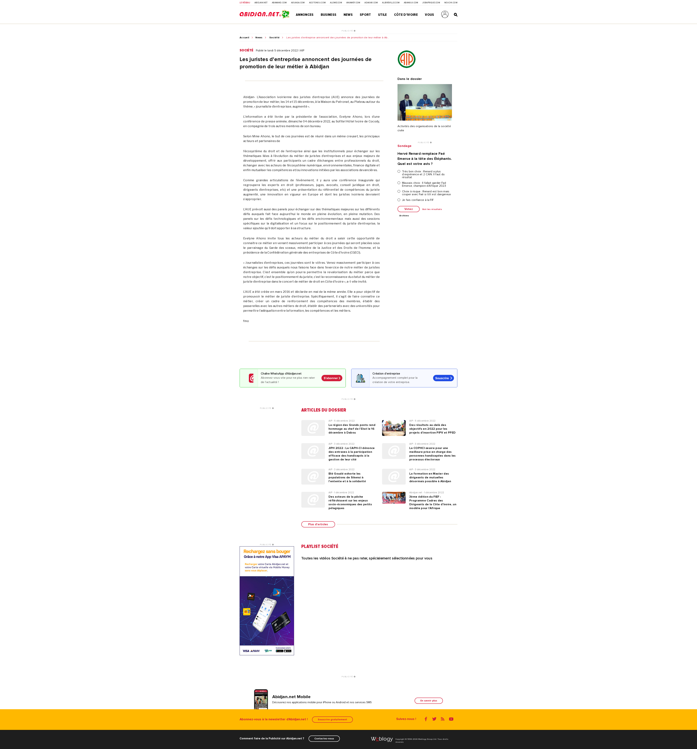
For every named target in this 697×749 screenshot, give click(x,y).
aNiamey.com (353, 3)
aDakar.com (371, 3)
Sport (365, 15)
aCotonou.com (317, 3)
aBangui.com (411, 3)
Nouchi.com (450, 3)
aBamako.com (279, 3)
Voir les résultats (432, 209)
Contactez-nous (324, 738)
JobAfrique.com (431, 3)
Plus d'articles (318, 524)
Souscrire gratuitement (332, 719)
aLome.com (336, 3)
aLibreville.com (391, 3)
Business (329, 15)
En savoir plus (428, 700)
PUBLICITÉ (348, 31)
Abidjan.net (261, 3)
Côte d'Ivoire (406, 15)
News (348, 15)
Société (274, 37)
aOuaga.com (298, 3)
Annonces (305, 15)
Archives (404, 216)
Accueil (244, 37)
